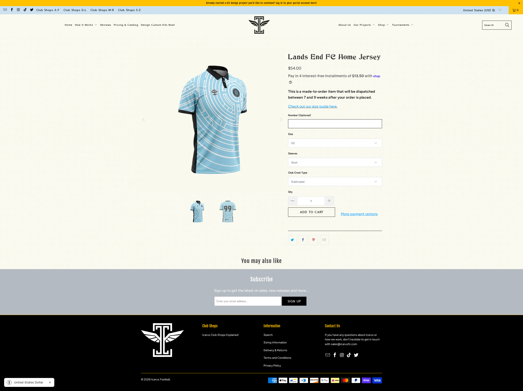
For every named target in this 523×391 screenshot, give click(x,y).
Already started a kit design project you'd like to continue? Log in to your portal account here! (261, 2)
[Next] (281, 119)
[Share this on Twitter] (292, 240)
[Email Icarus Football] (5, 10)
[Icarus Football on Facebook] (11, 10)
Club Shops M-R (102, 10)
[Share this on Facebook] (303, 240)
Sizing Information (275, 342)
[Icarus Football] (259, 25)
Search (268, 335)
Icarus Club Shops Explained (220, 335)
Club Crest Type (297, 172)
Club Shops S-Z (129, 10)
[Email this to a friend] (324, 240)
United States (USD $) (479, 10)
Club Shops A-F (47, 10)
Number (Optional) (299, 115)
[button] (86, 25)
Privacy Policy (272, 365)
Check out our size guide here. (312, 106)
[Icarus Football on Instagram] (18, 10)
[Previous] (144, 119)
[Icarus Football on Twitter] (31, 10)
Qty (290, 191)
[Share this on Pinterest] (313, 240)
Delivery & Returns (275, 350)
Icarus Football (160, 379)
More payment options (359, 214)
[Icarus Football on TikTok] (25, 10)
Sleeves (292, 153)
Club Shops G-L (75, 10)
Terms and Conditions (277, 358)
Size (290, 134)
